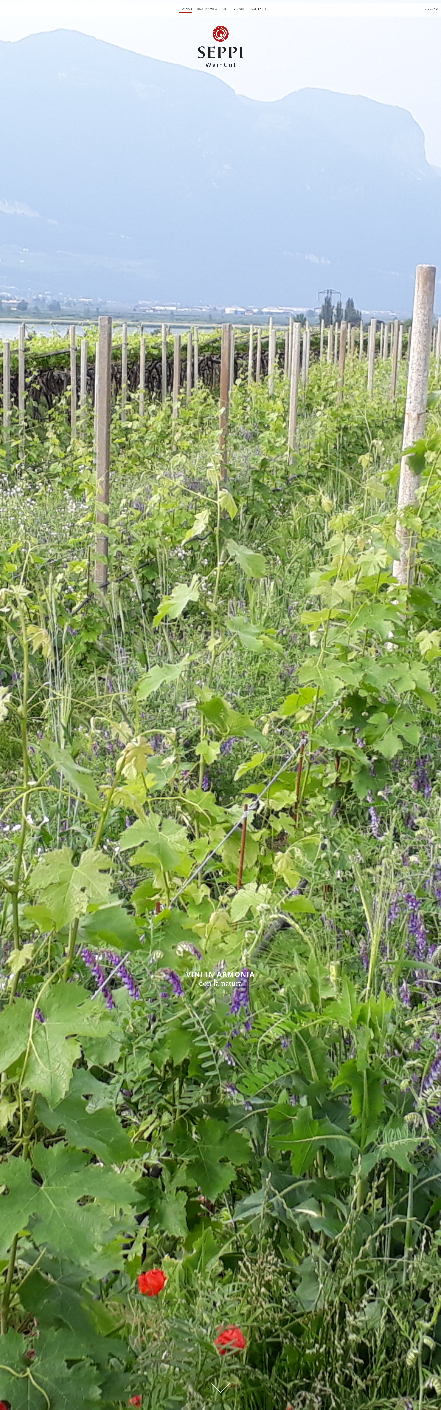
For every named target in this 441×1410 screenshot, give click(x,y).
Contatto (259, 9)
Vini (225, 9)
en (431, 9)
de (426, 9)
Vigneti (239, 9)
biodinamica (207, 9)
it (437, 9)
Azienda (185, 9)
